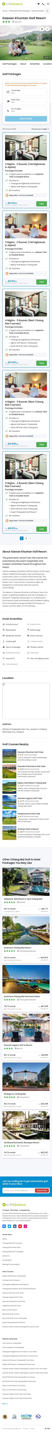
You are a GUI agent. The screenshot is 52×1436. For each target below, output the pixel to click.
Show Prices (26, 118)
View (41, 203)
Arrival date (15, 90)
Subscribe (42, 1190)
